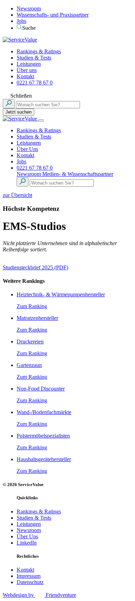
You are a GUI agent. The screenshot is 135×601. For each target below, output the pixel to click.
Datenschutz (30, 582)
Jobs (21, 21)
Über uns (27, 70)
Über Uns (27, 149)
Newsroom (29, 8)
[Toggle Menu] (41, 120)
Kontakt (25, 76)
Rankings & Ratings (39, 51)
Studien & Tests (34, 58)
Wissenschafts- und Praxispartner (53, 15)
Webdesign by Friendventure (39, 595)
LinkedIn (27, 543)
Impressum (28, 576)
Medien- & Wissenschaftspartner (77, 174)
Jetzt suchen (19, 112)
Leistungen (29, 64)
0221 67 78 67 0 (35, 83)
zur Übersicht (17, 195)
